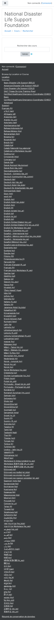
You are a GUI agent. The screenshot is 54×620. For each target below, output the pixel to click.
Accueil (8, 31)
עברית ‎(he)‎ (8, 520)
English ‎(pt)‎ (9, 219)
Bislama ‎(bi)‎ (9, 137)
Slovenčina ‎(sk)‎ (10, 404)
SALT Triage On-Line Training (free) (20, 91)
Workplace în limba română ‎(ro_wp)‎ (19, 461)
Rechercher (28, 31)
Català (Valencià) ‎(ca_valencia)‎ (17, 148)
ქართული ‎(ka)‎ (10, 515)
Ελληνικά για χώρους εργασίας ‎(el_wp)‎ (21, 478)
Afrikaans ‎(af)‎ (10, 114)
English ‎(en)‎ (9, 199)
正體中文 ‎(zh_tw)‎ (11, 609)
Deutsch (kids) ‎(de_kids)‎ (14, 185)
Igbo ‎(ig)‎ (7, 293)
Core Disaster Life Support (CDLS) (19, 88)
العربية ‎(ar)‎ (8, 535)
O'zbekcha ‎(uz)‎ (10, 373)
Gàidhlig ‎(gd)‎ (9, 276)
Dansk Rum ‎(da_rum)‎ (13, 168)
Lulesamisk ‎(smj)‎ (11, 338)
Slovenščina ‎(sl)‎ (11, 407)
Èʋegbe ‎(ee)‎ (9, 253)
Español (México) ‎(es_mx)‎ (15, 242)
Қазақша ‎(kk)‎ (9, 492)
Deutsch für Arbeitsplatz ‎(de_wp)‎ (18, 188)
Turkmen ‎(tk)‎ (9, 446)
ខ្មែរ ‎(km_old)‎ (9, 600)
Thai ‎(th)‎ (7, 435)
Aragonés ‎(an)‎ (10, 117)
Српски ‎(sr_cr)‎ (10, 503)
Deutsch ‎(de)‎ (9, 179)
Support (5, 105)
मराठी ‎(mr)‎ (8, 557)
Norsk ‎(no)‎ (8, 367)
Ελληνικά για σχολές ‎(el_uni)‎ (17, 475)
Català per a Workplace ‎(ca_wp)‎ (18, 151)
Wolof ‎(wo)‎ (8, 458)
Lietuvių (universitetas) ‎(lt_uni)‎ (17, 336)
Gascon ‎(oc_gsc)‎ (11, 282)
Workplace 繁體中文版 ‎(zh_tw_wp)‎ (19, 466)
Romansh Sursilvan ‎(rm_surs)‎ (17, 393)
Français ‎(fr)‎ (7, 108)
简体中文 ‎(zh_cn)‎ (11, 611)
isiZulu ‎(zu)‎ (9, 296)
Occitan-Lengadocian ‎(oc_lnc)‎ (17, 375)
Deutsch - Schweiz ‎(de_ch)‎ (16, 174)
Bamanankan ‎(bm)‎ (12, 134)
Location (5, 77)
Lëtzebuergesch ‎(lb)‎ (13, 330)
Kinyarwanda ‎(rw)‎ (11, 313)
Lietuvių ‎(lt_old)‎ (10, 333)
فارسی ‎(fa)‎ (8, 543)
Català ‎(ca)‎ (8, 145)
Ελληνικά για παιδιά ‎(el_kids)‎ (17, 472)
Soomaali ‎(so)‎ (10, 410)
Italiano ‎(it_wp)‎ (10, 302)
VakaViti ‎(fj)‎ (9, 452)
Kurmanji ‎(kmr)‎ (10, 321)
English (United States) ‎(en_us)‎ (17, 222)
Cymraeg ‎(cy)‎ (10, 159)
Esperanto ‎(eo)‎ (10, 247)
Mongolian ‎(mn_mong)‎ (14, 355)
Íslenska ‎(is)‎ (9, 299)
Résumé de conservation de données (18, 616)
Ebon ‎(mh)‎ (8, 193)
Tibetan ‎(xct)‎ (9, 438)
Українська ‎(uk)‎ (11, 512)
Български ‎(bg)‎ (11, 486)
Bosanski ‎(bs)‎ (10, 139)
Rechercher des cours (27, 45)
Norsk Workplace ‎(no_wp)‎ (15, 370)
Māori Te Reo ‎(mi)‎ (12, 353)
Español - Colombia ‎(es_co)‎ (16, 230)
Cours (17, 31)
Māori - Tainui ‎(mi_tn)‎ (13, 347)
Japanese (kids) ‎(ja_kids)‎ (15, 307)
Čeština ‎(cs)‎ (9, 154)
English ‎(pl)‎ (9, 213)
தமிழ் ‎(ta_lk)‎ (9, 577)
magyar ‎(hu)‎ (9, 341)
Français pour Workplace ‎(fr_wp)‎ (18, 270)
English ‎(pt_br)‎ (10, 216)
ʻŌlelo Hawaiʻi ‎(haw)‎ (12, 290)
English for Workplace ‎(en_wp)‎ (17, 228)
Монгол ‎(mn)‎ (9, 498)
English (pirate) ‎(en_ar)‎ (14, 211)
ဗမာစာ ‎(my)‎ (9, 597)
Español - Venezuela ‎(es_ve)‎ (16, 239)
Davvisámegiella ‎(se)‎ (13, 171)
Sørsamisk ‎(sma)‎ (11, 412)
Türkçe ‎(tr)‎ (8, 444)
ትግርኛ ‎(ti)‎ (8, 552)
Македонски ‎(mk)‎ (12, 495)
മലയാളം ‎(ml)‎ (10, 586)
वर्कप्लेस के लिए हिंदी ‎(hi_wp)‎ (14, 560)
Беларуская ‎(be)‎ (11, 484)
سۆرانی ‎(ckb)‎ (9, 540)
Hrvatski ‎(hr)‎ (9, 287)
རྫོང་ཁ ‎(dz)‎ (8, 594)
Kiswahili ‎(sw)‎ (10, 316)
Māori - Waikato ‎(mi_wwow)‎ (16, 350)
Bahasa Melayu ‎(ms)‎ (13, 131)
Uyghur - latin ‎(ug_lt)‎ (13, 449)
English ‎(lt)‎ (8, 208)
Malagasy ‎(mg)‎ (10, 344)
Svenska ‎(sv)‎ (9, 424)
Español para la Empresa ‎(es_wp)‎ (18, 245)
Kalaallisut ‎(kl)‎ (10, 310)
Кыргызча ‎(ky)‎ (10, 489)
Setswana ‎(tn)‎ (10, 398)
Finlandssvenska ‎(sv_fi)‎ (14, 259)
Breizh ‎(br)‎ (8, 142)
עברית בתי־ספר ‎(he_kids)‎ (14, 523)
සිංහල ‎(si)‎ (8, 589)
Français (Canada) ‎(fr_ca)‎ (15, 264)
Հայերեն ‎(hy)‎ (10, 518)
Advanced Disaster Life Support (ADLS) (21, 85)
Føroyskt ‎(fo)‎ (9, 262)
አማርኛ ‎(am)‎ (9, 111)
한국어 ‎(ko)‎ (8, 603)
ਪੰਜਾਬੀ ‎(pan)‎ (9, 569)
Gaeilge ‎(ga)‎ (9, 273)
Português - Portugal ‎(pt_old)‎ (17, 387)
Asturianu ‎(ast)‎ (10, 122)
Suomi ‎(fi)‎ (8, 418)
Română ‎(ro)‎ (9, 390)
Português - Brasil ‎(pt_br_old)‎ (17, 384)
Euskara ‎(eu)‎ (9, 250)
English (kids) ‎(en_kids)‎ (14, 202)
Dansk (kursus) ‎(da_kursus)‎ (16, 165)
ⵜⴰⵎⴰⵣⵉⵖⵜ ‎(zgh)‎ (12, 549)
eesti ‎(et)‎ (8, 196)
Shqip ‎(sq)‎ (8, 401)
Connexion (46, 3)
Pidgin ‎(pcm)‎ (9, 378)
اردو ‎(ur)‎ (7, 532)
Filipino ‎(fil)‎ (9, 256)
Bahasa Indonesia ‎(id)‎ (13, 128)
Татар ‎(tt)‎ (8, 506)
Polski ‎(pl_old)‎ (10, 381)
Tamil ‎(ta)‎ (8, 429)
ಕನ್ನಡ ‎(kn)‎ (8, 583)
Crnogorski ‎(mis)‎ (11, 156)
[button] (32, 54)
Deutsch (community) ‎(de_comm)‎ (18, 176)
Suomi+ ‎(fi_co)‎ (10, 421)
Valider (25, 54)
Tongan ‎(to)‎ (9, 441)
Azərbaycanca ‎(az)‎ (12, 125)
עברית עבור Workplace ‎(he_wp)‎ (17, 526)
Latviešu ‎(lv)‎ (9, 327)
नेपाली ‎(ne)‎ (8, 555)
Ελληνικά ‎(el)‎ (10, 469)
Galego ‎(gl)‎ (9, 279)
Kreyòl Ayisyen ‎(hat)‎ (13, 319)
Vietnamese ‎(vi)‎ (11, 455)
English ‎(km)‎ (9, 205)
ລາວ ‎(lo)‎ (7, 592)
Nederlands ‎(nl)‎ (11, 358)
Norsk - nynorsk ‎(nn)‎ (13, 361)
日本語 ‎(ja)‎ (8, 606)
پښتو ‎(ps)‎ (8, 537)
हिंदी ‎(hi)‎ (7, 563)
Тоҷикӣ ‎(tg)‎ (9, 509)
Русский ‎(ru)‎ (9, 501)
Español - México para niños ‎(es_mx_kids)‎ (22, 236)
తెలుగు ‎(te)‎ (8, 580)
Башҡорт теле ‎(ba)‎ (12, 481)
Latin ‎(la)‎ (7, 324)
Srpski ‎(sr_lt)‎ (9, 415)
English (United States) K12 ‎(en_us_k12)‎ (21, 225)
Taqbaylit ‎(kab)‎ (10, 432)
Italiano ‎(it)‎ (8, 304)
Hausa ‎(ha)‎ (8, 284)
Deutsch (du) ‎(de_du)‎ (13, 182)
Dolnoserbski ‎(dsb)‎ (12, 191)
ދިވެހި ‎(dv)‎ (7, 546)
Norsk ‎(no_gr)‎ (10, 364)
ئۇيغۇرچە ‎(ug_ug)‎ (11, 529)
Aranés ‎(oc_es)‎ (10, 120)
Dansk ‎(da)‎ (8, 162)
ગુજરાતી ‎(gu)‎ (9, 572)
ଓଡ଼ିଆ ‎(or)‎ (8, 574)
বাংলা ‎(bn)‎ (7, 566)
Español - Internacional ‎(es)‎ (16, 233)
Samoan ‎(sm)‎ (9, 395)
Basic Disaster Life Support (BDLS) (19, 83)
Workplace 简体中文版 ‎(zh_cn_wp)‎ (19, 464)
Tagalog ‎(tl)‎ (9, 427)
